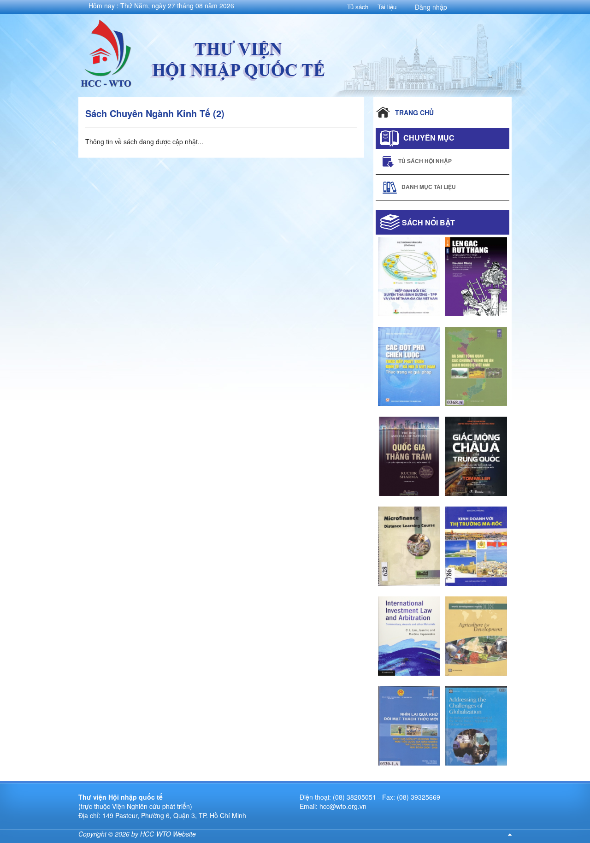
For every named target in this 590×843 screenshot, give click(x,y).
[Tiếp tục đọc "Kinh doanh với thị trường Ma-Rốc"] (476, 544)
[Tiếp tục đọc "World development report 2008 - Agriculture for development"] (476, 634)
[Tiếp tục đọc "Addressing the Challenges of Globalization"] (476, 724)
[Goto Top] (510, 833)
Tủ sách (357, 6)
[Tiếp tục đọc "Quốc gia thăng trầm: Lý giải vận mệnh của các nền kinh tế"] (409, 455)
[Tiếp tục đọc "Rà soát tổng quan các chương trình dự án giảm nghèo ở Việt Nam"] (476, 365)
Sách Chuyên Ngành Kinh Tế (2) (154, 113)
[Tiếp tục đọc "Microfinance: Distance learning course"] (409, 544)
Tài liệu (387, 6)
